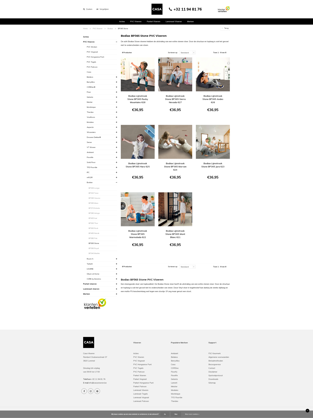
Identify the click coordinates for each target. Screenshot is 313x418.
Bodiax (110, 29)
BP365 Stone (123, 29)
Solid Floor (91, 162)
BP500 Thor (93, 223)
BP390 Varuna (94, 198)
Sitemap (212, 383)
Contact (211, 368)
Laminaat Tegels (140, 394)
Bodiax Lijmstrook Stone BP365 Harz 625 (138, 165)
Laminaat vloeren (174, 21)
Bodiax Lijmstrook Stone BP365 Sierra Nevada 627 (175, 99)
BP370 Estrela (94, 208)
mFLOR (90, 177)
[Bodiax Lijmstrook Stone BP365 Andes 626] (213, 74)
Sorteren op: (173, 53)
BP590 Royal (94, 248)
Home (85, 29)
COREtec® (91, 87)
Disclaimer (212, 372)
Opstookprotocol (215, 375)
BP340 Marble (94, 253)
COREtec (175, 368)
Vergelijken (104, 9)
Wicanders (91, 132)
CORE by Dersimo (94, 279)
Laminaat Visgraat (141, 397)
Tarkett (90, 264)
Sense (89, 142)
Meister (90, 102)
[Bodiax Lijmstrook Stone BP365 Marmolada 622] (138, 209)
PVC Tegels (91, 62)
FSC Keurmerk (214, 353)
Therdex (90, 112)
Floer (89, 92)
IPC (88, 172)
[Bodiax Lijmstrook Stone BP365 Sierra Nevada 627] (175, 74)
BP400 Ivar (93, 218)
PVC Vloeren (135, 21)
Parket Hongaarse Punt (143, 383)
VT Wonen (91, 147)
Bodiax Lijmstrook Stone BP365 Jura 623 (212, 165)
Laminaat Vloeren (140, 390)
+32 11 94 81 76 (187, 9)
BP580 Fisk (93, 238)
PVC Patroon (92, 67)
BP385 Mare (93, 203)
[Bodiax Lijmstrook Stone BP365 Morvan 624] (175, 142)
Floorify (174, 372)
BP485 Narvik (94, 233)
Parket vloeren (153, 21)
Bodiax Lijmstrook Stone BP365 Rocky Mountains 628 (137, 99)
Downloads (213, 379)
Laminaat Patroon (141, 401)
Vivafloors (91, 117)
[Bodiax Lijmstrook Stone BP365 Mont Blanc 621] (175, 209)
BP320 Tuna (93, 193)
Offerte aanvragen (138, 118)
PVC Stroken (92, 47)
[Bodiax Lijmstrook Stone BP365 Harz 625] (138, 142)
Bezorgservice (214, 364)
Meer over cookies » (192, 414)
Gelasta (90, 97)
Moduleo (90, 122)
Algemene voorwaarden (218, 357)
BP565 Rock (93, 228)
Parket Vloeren (139, 375)
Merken (190, 21)
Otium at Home (93, 274)
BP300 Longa (94, 188)
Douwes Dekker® (94, 137)
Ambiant (90, 152)
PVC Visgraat (92, 52)
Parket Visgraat (140, 379)
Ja (165, 414)
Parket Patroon (139, 386)
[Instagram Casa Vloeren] (90, 391)
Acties (122, 21)
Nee (176, 414)
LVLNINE (90, 269)
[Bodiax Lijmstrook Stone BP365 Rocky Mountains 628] (138, 74)
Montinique (91, 107)
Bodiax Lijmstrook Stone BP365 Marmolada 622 (137, 234)
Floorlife (90, 157)
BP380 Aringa (94, 213)
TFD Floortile (92, 167)
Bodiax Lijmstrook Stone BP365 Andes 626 (212, 99)
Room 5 (90, 259)
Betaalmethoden (215, 361)
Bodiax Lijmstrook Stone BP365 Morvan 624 (175, 166)
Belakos (90, 77)
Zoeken (89, 9)
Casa (89, 72)
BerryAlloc (91, 82)
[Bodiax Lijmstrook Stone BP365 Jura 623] (213, 142)
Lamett (174, 383)
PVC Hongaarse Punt (95, 57)
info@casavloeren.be (98, 383)
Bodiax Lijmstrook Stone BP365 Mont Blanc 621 (175, 234)
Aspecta (90, 127)
